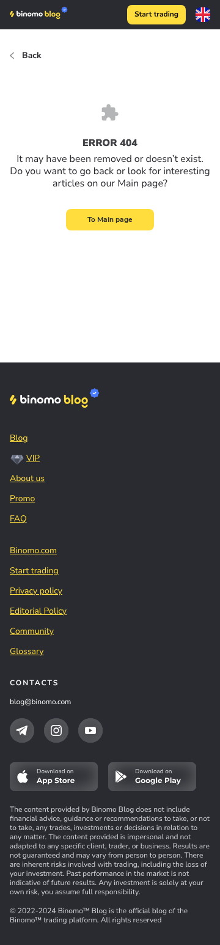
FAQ (18, 518)
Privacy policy (36, 591)
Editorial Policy (38, 611)
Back (31, 56)
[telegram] (22, 730)
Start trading (156, 15)
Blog (19, 438)
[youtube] (90, 730)
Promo (22, 498)
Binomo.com (33, 550)
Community (32, 631)
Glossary (27, 651)
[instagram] (56, 730)
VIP (33, 458)
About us (27, 478)
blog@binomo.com (40, 702)
